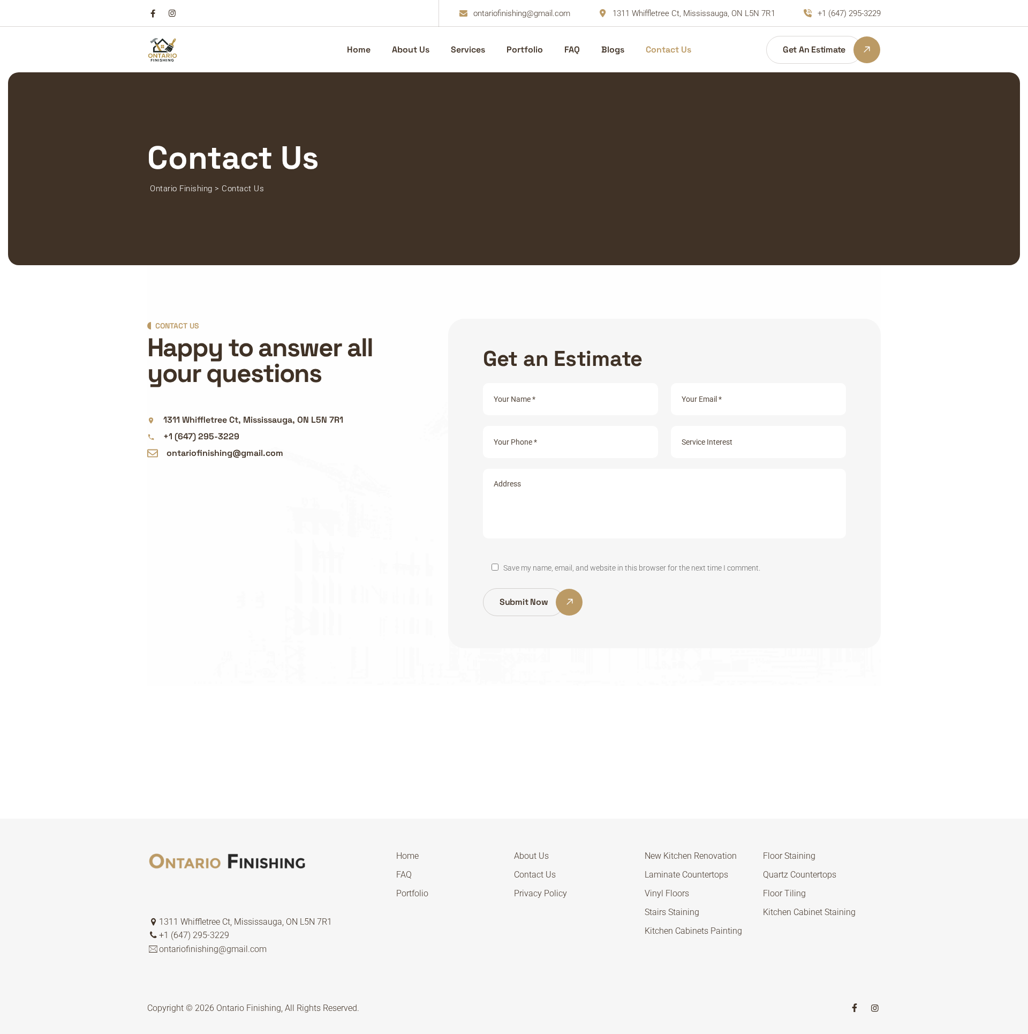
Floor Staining (789, 856)
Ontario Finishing (248, 1008)
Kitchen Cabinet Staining (809, 912)
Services (468, 49)
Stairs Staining (672, 912)
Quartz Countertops (799, 875)
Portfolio (525, 49)
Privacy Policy (540, 893)
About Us (410, 49)
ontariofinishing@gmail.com (521, 13)
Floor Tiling (784, 893)
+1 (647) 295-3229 (849, 13)
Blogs (612, 49)
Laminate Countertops (686, 875)
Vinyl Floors (667, 893)
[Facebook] (152, 13)
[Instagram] (172, 13)
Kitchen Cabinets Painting (693, 931)
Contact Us (668, 49)
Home (359, 49)
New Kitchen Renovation (691, 856)
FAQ (572, 49)
